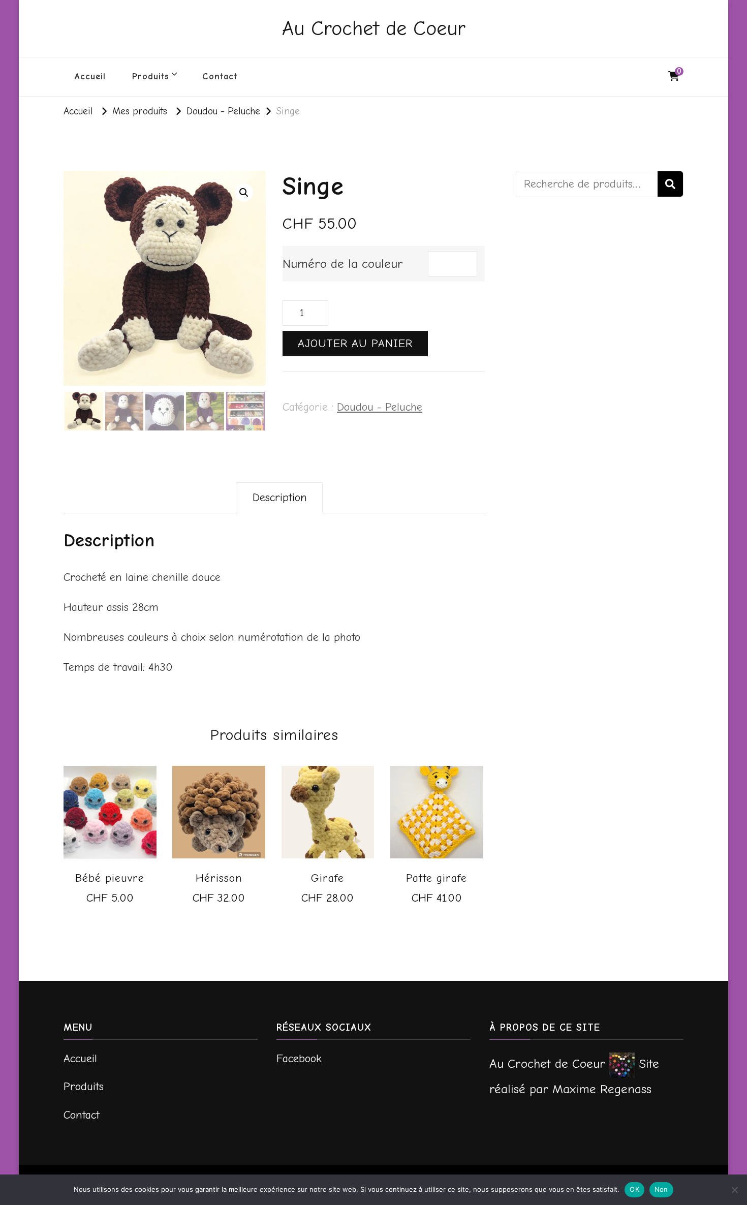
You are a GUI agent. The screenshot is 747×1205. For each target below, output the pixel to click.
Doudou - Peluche (379, 407)
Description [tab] (280, 497)
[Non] (734, 1190)
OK (634, 1189)
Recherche (670, 184)
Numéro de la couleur (343, 263)
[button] (244, 192)
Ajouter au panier (355, 343)
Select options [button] (110, 906)
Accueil (90, 76)
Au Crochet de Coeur (373, 28)
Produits (150, 76)
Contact (219, 76)
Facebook (299, 1058)
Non (661, 1189)
